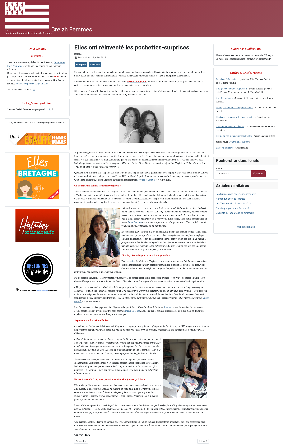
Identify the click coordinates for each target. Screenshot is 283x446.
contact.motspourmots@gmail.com (32, 83)
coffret (132, 261)
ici (34, 89)
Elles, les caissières (224, 147)
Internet (168, 307)
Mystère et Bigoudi (146, 179)
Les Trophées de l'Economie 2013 (233, 203)
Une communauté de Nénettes (230, 126)
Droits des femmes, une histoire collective (235, 117)
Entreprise (81, 64)
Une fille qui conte (224, 98)
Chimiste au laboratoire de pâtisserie (235, 213)
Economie (95, 64)
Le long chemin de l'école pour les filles (234, 107)
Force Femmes (135, 222)
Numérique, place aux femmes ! (232, 208)
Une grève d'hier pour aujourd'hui (231, 88)
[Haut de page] (278, 440)
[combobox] (233, 173)
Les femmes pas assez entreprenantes (236, 194)
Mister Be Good (132, 311)
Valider (219, 168)
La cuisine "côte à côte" (227, 79)
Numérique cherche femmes (230, 198)
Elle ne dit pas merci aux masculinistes (234, 136)
